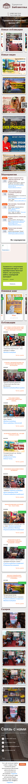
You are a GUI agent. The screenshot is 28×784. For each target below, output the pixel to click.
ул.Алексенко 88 (10, 750)
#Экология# (23, 212)
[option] (14, 42)
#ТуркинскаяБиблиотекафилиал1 (13, 563)
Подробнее (14, 773)
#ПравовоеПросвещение (11, 565)
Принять (22, 764)
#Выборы (17, 528)
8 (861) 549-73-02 (15, 13)
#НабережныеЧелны (9, 457)
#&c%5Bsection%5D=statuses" (14, 210)
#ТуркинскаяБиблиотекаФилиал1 (14, 187)
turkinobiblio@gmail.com (12, 746)
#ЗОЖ (9, 233)
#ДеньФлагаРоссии (12, 186)
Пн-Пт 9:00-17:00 (10, 742)
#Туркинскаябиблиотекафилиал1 (13, 599)
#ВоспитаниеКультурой (13, 223)
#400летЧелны (8, 458)
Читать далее (17, 42)
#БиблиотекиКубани (12, 185)
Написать (12, 284)
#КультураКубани (20, 185)
